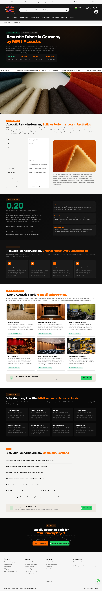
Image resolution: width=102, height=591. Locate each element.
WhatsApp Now (87, 378)
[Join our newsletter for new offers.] (95, 566)
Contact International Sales (60, 543)
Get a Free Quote (40, 543)
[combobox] (51, 9)
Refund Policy (7, 588)
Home (5, 22)
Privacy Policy (15, 588)
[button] (26, 10)
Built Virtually (94, 588)
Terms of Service (24, 588)
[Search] (67, 10)
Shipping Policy (33, 588)
